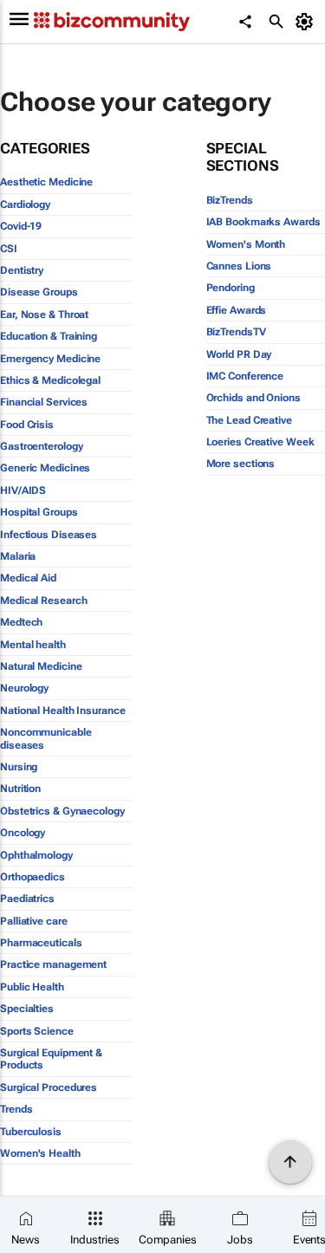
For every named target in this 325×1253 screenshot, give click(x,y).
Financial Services (44, 402)
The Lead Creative (249, 420)
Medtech (21, 622)
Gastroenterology (41, 446)
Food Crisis (27, 425)
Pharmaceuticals (41, 943)
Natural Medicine (40, 666)
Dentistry (21, 270)
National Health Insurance (63, 710)
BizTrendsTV (236, 332)
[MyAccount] (307, 22)
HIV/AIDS (23, 490)
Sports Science (37, 1031)
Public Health (32, 987)
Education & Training (48, 336)
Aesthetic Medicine (46, 182)
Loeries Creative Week (260, 442)
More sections (241, 464)
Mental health (33, 645)
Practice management (53, 964)
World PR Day (239, 354)
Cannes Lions (239, 266)
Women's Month (246, 244)
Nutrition (20, 788)
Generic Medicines (45, 468)
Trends (16, 1109)
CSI (8, 249)
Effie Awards (236, 310)
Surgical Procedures (48, 1087)
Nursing (18, 767)
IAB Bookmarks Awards (263, 222)
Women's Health (40, 1153)
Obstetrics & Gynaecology (62, 811)
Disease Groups (39, 292)
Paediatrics (27, 899)
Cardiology (25, 204)
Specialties (27, 1009)
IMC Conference (245, 376)
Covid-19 (21, 226)
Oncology (22, 833)
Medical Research (43, 600)
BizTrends (229, 200)
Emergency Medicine (50, 359)
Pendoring (230, 288)
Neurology (24, 688)
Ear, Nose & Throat (44, 314)
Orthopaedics (32, 877)
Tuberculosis (31, 1132)
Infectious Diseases (48, 535)
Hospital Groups (39, 512)
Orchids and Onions (253, 398)
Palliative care (34, 921)
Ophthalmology (36, 855)
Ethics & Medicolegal (50, 380)
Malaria (18, 556)
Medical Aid (28, 578)
